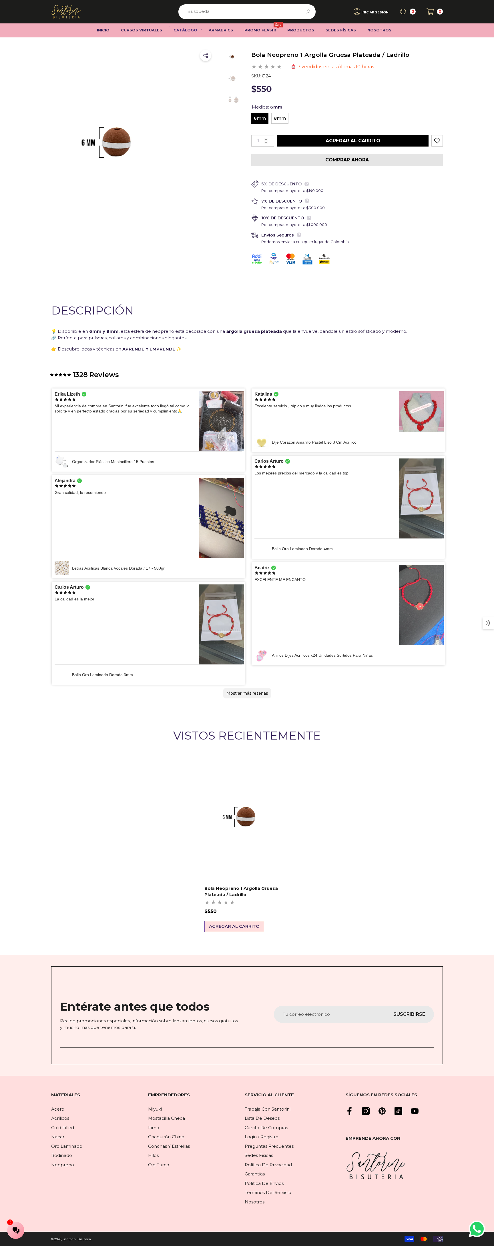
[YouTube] (415, 1111)
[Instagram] (366, 1111)
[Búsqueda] (247, 11)
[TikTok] (398, 1111)
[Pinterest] (382, 1111)
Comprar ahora (347, 160)
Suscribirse (409, 1014)
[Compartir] (205, 55)
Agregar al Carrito (353, 140)
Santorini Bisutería (77, 1239)
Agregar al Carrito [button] (234, 926)
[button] (435, 11)
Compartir (205, 55)
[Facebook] (349, 1111)
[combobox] (240, 11)
